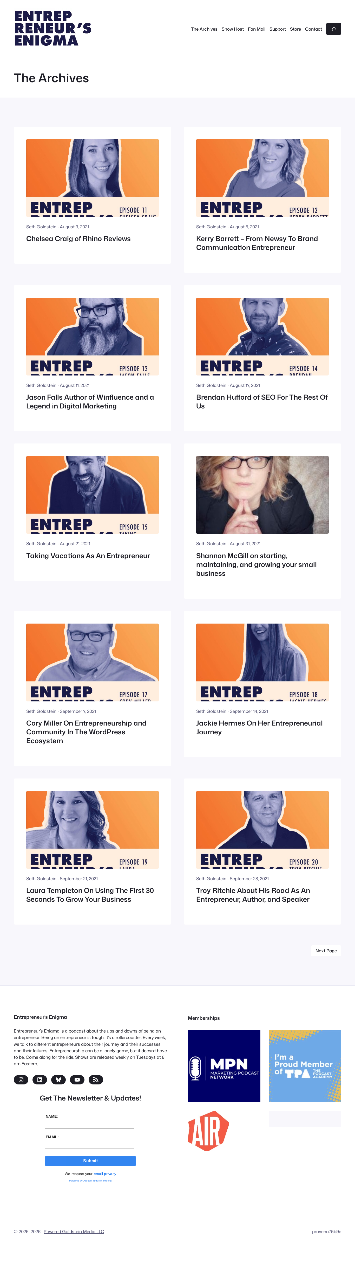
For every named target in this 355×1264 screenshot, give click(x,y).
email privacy (105, 1174)
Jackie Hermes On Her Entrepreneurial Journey (259, 727)
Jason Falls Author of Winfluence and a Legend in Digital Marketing (90, 402)
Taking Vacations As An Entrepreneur (88, 555)
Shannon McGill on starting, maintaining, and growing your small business (256, 564)
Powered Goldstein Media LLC (74, 1231)
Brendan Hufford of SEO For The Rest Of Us (262, 402)
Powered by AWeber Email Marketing (90, 1180)
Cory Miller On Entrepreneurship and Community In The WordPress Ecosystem (86, 732)
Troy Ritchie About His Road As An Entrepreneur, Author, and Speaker (253, 895)
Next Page (326, 951)
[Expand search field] (333, 29)
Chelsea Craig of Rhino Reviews (78, 238)
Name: (52, 1116)
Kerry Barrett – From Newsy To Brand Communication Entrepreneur (257, 243)
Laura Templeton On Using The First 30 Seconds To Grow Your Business (90, 895)
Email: (52, 1137)
